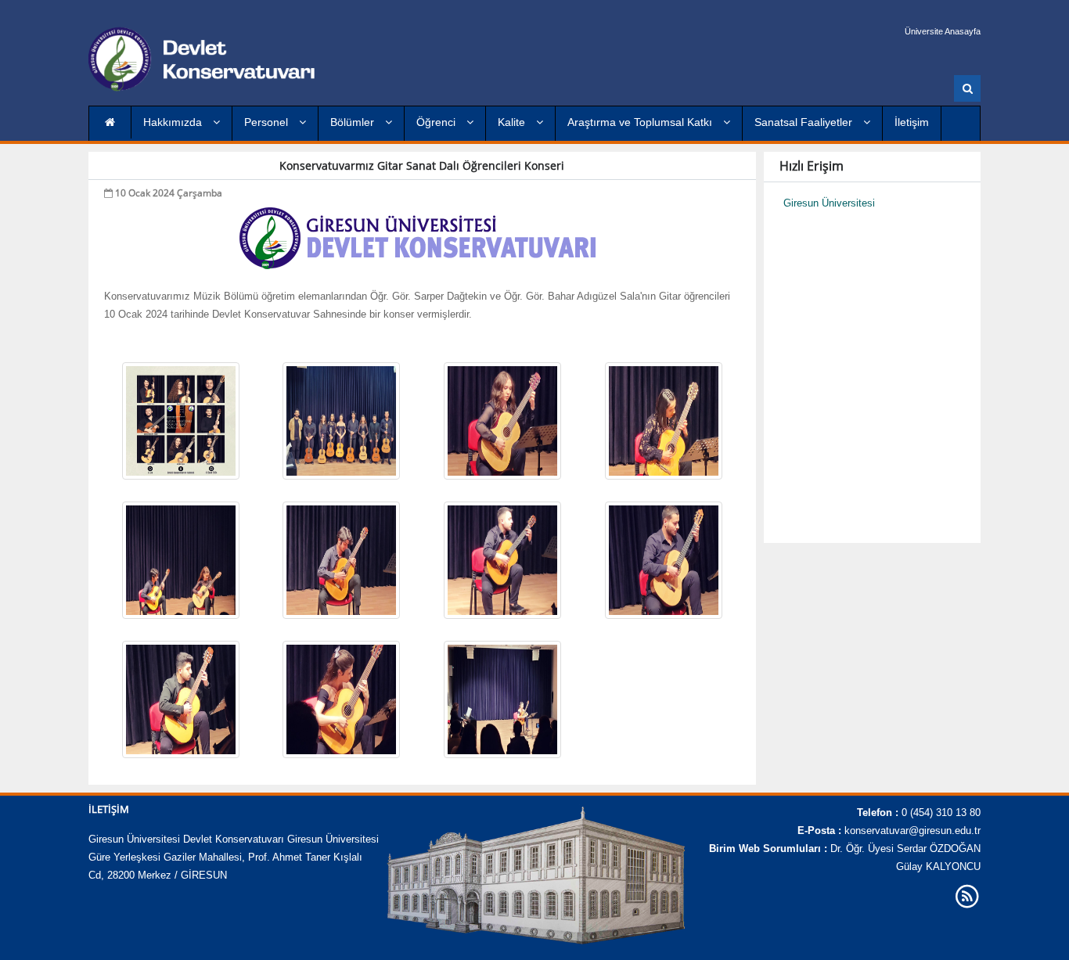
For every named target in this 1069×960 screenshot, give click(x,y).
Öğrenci (437, 122)
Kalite (513, 122)
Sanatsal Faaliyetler (804, 122)
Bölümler (353, 122)
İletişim (911, 122)
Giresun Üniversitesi (829, 203)
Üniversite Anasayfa (943, 31)
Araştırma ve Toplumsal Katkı (641, 122)
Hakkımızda (174, 122)
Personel (267, 122)
